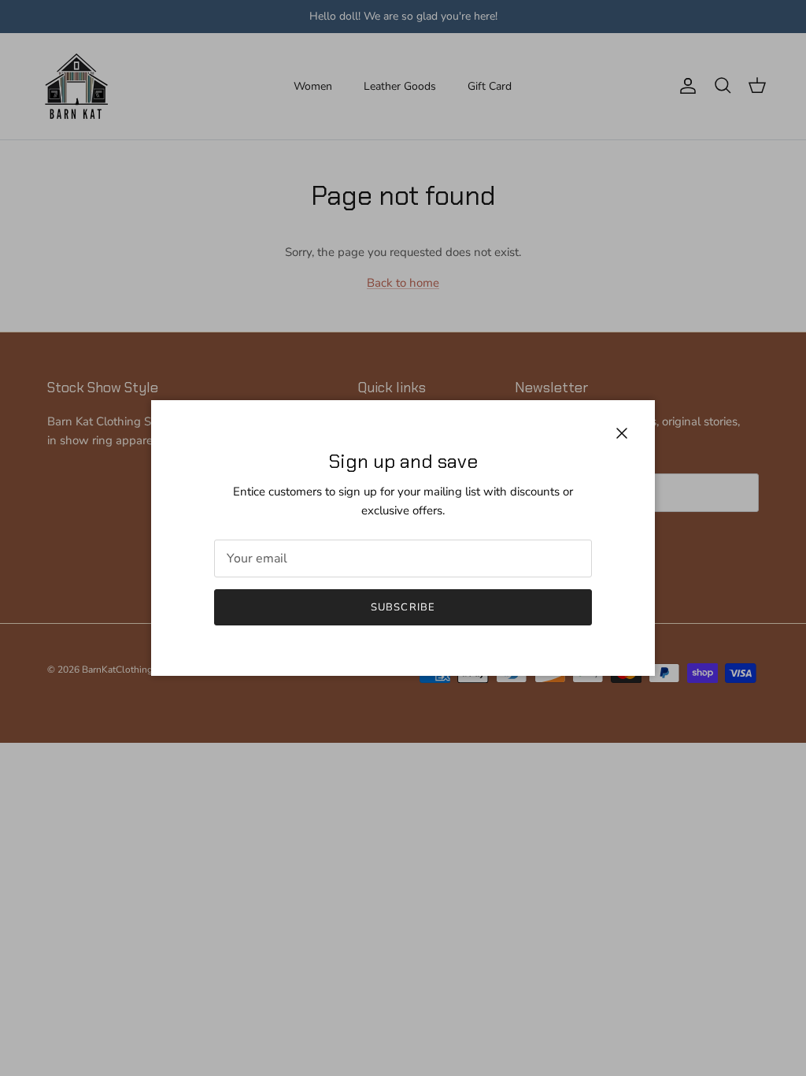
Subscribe (402, 607)
